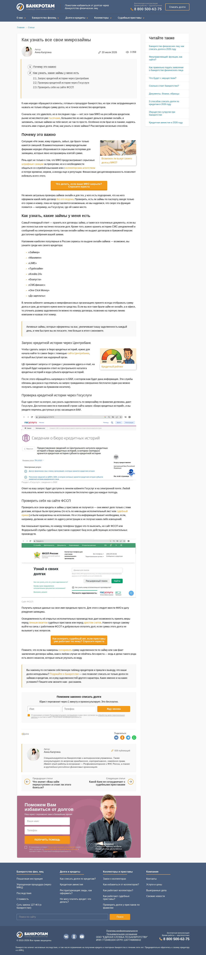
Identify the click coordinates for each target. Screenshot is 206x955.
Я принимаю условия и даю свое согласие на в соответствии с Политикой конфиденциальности (78, 716)
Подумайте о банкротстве (64, 674)
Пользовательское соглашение (122, 934)
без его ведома (65, 199)
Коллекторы (101, 17)
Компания (152, 871)
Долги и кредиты (75, 17)
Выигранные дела (156, 890)
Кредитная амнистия (71, 884)
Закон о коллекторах (114, 878)
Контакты (151, 878)
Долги (25, 734)
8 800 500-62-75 (148, 9)
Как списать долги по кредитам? (78, 878)
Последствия (24, 893)
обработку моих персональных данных (61, 849)
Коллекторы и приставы (118, 871)
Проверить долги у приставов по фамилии (121, 906)
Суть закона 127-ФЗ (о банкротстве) (29, 906)
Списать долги (177, 7)
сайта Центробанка (78, 353)
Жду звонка (114, 709)
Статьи (31, 27)
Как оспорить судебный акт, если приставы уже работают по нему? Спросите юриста (78, 640)
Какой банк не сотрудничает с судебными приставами (107, 783)
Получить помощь (47, 839)
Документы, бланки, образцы (164, 93)
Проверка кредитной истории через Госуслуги (63, 82)
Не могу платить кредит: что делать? (75, 900)
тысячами (54, 118)
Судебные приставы (130, 17)
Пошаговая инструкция (30, 878)
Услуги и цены (154, 884)
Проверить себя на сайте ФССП (56, 87)
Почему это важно (44, 66)
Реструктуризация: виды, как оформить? (76, 892)
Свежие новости (155, 896)
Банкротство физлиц (44, 17)
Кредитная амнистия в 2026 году (166, 122)
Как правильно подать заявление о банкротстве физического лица (166, 68)
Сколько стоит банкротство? (164, 85)
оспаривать (65, 650)
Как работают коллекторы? (118, 890)
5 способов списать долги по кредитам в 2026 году (164, 102)
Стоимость (23, 899)
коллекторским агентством (80, 168)
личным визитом (38, 622)
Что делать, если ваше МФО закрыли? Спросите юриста (79, 185)
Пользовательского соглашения (63, 715)
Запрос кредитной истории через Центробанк (63, 78)
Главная (20, 27)
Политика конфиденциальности (122, 930)
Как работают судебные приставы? (116, 897)
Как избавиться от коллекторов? (121, 884)
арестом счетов (92, 622)
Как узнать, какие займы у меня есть (56, 72)
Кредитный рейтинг (112, 366)
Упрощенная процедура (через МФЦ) (34, 886)
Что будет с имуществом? (162, 78)
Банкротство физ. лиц (30, 871)
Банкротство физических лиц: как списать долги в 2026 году (166, 47)
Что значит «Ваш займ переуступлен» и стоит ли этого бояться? (52, 784)
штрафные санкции (32, 164)
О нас (20, 17)
